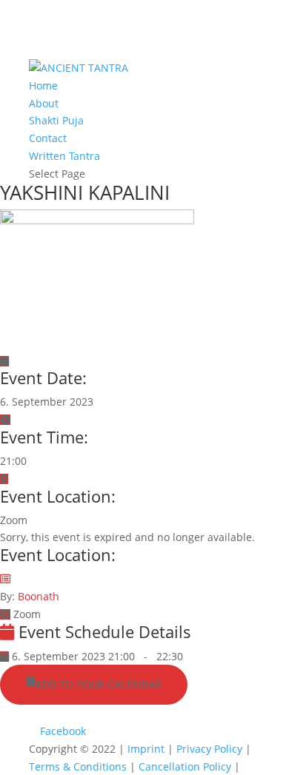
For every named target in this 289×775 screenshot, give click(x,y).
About (44, 103)
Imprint (147, 749)
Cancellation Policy (186, 766)
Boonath (38, 596)
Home (43, 85)
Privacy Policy (210, 749)
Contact (48, 138)
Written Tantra (64, 156)
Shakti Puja (56, 120)
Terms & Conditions (79, 766)
